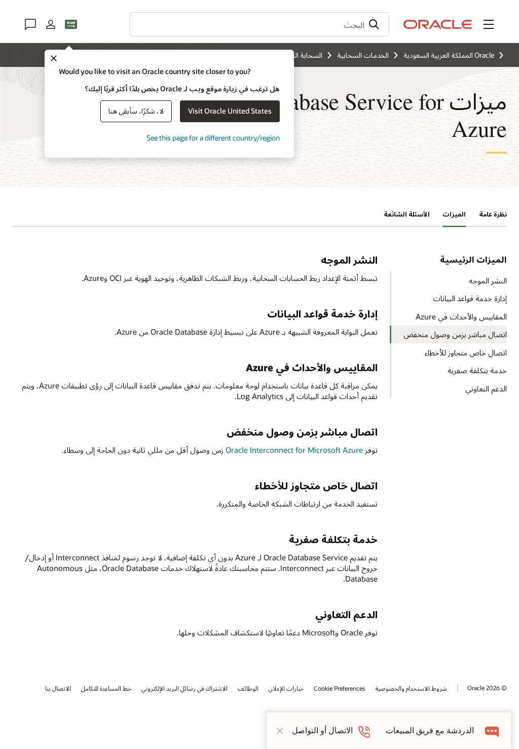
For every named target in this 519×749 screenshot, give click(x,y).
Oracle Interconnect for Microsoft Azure (294, 450)
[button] (489, 24)
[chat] (492, 730)
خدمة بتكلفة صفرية (477, 370)
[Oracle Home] (437, 24)
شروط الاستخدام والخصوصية (411, 688)
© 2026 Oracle (487, 688)
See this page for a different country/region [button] (213, 137)
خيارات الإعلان (286, 688)
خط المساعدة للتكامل (106, 688)
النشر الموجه (488, 280)
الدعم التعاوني (486, 388)
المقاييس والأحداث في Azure (461, 316)
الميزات (454, 214)
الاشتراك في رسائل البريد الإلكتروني (184, 688)
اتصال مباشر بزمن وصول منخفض (455, 334)
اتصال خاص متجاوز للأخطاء (466, 352)
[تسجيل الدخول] (51, 24)
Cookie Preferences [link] (339, 688)
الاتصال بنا (58, 688)
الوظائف (248, 688)
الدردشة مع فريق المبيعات (430, 730)
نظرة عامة (493, 214)
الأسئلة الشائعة (407, 214)
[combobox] (259, 24)
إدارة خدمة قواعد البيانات (470, 298)
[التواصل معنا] (30, 24)
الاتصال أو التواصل (322, 730)
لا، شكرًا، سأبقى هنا (136, 111)
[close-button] (279, 730)
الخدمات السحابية (363, 55)
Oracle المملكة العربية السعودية (448, 55)
